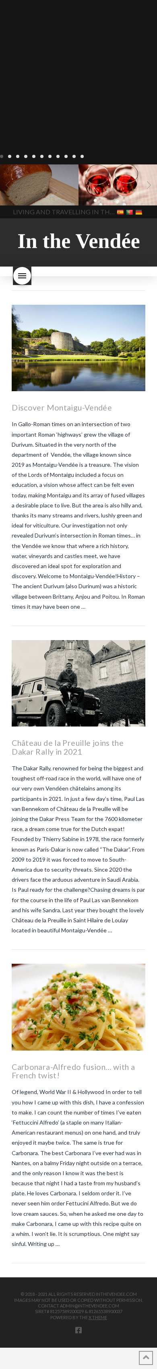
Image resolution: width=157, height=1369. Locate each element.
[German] (139, 211)
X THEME (98, 1317)
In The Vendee (29, 194)
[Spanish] (121, 211)
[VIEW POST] (78, 348)
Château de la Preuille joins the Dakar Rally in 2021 (68, 747)
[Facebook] (78, 1330)
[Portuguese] (130, 211)
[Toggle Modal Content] (22, 276)
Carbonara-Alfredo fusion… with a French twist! (73, 1071)
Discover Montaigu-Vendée (62, 407)
